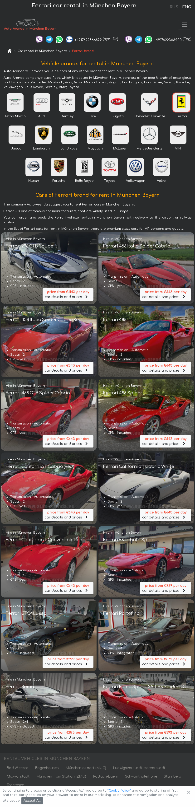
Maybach (95, 148)
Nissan (33, 180)
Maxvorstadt (18, 776)
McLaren (120, 148)
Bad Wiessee (17, 768)
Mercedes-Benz (149, 148)
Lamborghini (43, 148)
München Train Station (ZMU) (61, 776)
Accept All (32, 800)
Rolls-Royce (84, 180)
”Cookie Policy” (119, 790)
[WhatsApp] (59, 39)
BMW (92, 116)
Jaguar (17, 148)
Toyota (109, 180)
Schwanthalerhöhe (141, 776)
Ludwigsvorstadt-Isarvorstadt (139, 768)
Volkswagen (135, 180)
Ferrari (181, 116)
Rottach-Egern (105, 776)
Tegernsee (15, 785)
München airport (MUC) (86, 768)
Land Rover (69, 148)
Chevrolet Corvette (149, 116)
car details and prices (67, 294)
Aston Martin (15, 116)
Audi (41, 116)
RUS (174, 7)
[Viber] (39, 39)
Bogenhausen (47, 768)
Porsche (58, 180)
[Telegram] (49, 39)
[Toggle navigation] (184, 24)
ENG (186, 7)
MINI (178, 148)
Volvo (161, 180)
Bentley (67, 116)
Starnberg (172, 776)
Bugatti (118, 116)
